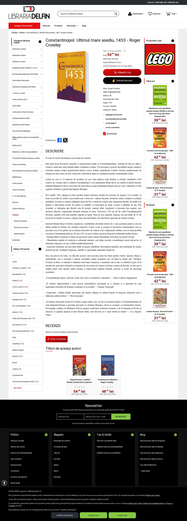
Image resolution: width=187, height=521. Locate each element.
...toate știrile (145, 471)
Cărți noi (57, 453)
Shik (14, 337)
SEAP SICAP (15, 483)
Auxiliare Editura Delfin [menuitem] (21, 118)
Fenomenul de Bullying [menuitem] (21, 131)
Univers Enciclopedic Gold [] (25, 382)
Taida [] (16, 369)
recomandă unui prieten (116, 119)
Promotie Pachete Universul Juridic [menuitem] (26, 158)
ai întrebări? (111, 123)
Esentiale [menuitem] (16, 240)
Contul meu (137, 14)
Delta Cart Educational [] (23, 318)
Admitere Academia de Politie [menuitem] (24, 87)
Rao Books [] (19, 325)
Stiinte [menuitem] (15, 215)
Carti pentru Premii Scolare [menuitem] (22, 112)
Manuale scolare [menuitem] (18, 55)
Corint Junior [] (20, 287)
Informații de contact (62, 441)
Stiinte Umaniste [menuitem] (20, 221)
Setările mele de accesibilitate (108, 453)
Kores (14, 363)
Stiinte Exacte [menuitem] (19, 234)
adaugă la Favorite (114, 115)
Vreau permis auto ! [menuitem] (20, 99)
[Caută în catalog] (116, 14)
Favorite (156, 14)
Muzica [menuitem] (15, 202)
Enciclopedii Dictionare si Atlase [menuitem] (25, 171)
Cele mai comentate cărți (106, 441)
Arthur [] (17, 312)
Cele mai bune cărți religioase (151, 453)
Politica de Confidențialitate (153, 503)
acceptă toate (122, 515)
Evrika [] (17, 281)
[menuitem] (24, 26)
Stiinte (114, 110)
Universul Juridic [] (21, 268)
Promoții (57, 459)
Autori (56, 471)
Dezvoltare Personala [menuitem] (20, 80)
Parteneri (57, 477)
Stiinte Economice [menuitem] (21, 227)
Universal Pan (17, 375)
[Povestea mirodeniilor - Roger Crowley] (107, 365)
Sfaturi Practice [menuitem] (18, 209)
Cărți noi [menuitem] (46, 26)
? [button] (124, 50)
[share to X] (65, 140)
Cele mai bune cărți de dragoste (152, 441)
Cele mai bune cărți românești (151, 447)
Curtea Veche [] (20, 293)
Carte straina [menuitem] (17, 183)
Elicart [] (17, 356)
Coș (172, 13)
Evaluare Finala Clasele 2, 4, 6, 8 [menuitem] (24, 68)
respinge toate (93, 515)
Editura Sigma (18, 350)
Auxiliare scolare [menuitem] (18, 62)
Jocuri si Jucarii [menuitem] (18, 93)
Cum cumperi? (16, 459)
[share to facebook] (59, 140)
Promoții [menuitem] (58, 26)
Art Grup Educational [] (23, 331)
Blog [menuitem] (84, 26)
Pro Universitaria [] (21, 306)
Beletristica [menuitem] (16, 177)
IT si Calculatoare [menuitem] (19, 196)
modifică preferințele (65, 515)
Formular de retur (60, 447)
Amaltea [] (18, 344)
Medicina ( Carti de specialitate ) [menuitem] (25, 152)
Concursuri (15, 471)
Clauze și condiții (17, 441)
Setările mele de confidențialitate (110, 447)
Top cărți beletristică (148, 465)
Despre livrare (16, 465)
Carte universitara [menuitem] (19, 164)
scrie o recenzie (112, 127)
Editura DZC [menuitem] (17, 145)
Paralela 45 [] (19, 300)
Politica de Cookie (153, 495)
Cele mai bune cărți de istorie (151, 459)
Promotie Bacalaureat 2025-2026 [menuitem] (25, 74)
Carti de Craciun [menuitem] (18, 190)
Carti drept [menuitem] (16, 106)
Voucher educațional (19, 477)
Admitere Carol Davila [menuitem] (20, 125)
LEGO (14, 262)
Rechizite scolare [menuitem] (19, 49)
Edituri (56, 465)
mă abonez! (120, 416)
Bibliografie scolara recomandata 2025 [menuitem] (25, 138)
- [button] (40, 41)
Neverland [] (18, 274)
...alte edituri (17, 388)
